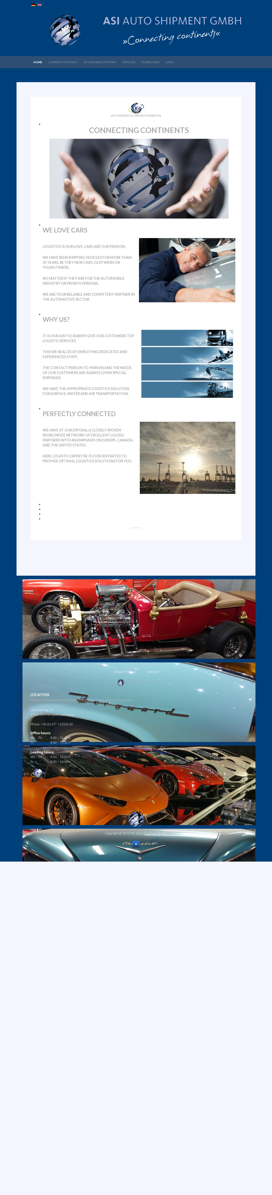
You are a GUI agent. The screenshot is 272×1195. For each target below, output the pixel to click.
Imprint (153, 672)
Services (128, 62)
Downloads (150, 62)
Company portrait (63, 62)
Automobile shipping (100, 62)
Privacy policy (124, 672)
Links (170, 62)
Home (37, 62)
